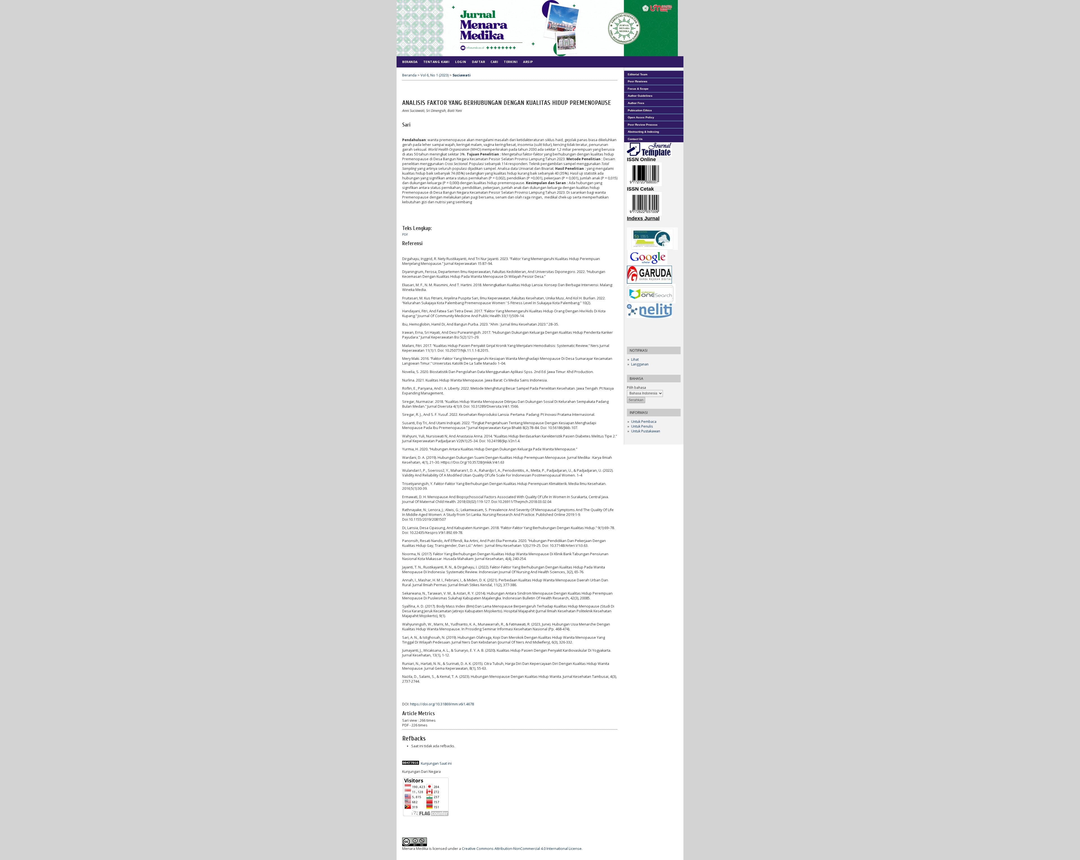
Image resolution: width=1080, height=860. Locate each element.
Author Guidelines (640, 95)
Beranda (410, 62)
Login (460, 62)
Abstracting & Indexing (643, 131)
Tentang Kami (436, 62)
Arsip (528, 62)
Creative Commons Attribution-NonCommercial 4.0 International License (522, 848)
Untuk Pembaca (643, 421)
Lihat (635, 359)
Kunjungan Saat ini (436, 763)
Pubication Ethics (640, 110)
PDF (405, 234)
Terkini (511, 62)
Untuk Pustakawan (645, 431)
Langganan (640, 364)
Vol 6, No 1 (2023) (434, 75)
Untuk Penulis (642, 426)
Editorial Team (637, 74)
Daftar (478, 62)
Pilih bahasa (636, 387)
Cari (494, 62)
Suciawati (462, 75)
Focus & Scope (638, 88)
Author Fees (636, 103)
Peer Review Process (643, 124)
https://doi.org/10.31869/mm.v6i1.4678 (442, 704)
